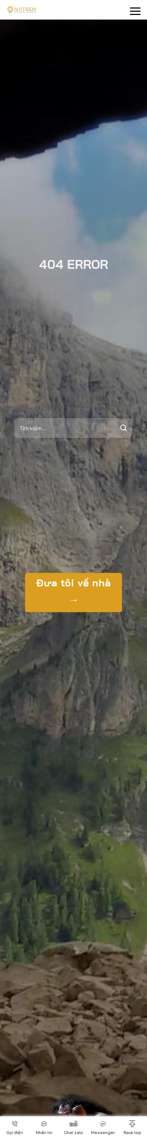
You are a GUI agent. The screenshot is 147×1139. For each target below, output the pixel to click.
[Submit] (124, 428)
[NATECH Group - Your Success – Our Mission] (50, 10)
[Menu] (135, 11)
